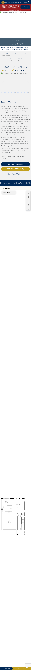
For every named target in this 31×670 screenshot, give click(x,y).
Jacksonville (5, 49)
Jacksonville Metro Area (21, 47)
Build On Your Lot (17, 49)
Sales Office (14, 174)
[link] (15, 82)
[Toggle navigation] (25, 3)
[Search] (28, 2)
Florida (9, 47)
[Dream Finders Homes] (11, 2)
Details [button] (25, 7)
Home (3, 47)
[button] (27, 82)
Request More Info (14, 169)
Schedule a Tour (14, 164)
